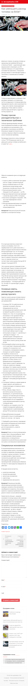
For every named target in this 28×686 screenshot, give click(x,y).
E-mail (3, 586)
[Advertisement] (14, 46)
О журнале (6, 678)
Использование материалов (17, 678)
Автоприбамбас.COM (11, 2)
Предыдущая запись (9, 540)
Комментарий (5, 560)
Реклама (6, 680)
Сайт (2, 593)
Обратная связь (14, 683)
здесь (10, 144)
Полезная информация (8, 6)
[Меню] (2, 1)
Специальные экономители (14, 662)
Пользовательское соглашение (16, 680)
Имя (3, 580)
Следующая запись (19, 541)
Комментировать (5, 531)
